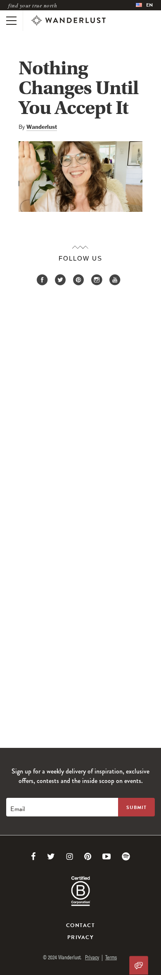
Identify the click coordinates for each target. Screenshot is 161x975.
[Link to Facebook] (33, 856)
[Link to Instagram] (69, 856)
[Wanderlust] (68, 20)
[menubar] (144, 5)
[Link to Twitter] (51, 856)
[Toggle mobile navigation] (11, 21)
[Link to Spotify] (126, 856)
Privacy (80, 937)
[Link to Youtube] (106, 856)
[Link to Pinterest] (87, 856)
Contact (80, 925)
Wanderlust (41, 126)
